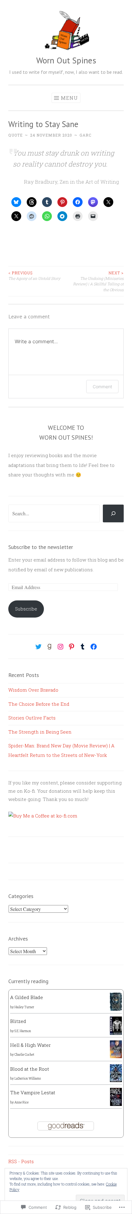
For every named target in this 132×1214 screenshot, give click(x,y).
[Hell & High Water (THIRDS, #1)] (116, 1056)
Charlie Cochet (24, 1055)
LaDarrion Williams (27, 1079)
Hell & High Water (30, 1045)
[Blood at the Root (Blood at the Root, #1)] (116, 1080)
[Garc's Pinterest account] (71, 646)
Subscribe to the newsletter (40, 547)
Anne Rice (21, 1102)
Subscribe (26, 609)
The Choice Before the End (38, 704)
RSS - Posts (21, 1161)
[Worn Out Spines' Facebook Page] (93, 646)
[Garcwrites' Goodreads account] (49, 646)
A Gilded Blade (26, 997)
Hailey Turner (24, 1007)
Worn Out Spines (66, 60)
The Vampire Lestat (32, 1092)
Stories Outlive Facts (32, 718)
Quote (15, 135)
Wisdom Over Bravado (33, 690)
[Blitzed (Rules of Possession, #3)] (116, 1034)
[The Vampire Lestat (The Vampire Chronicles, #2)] (116, 1104)
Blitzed (18, 1021)
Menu (69, 98)
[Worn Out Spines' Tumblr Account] (82, 646)
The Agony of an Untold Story (34, 275)
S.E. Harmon (22, 1031)
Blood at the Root (29, 1069)
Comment (102, 386)
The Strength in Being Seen (40, 732)
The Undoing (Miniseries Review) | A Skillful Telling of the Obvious (98, 281)
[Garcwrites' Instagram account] (60, 646)
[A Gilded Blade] (116, 1009)
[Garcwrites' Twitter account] (38, 646)
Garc (85, 135)
